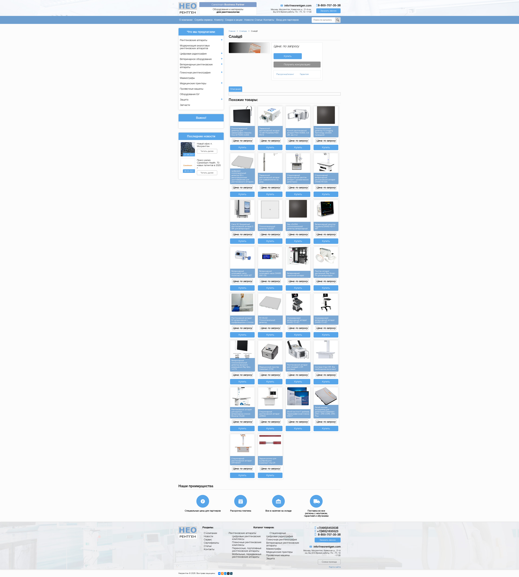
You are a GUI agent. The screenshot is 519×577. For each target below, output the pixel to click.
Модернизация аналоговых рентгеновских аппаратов (195, 47)
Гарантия (304, 74)
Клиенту (218, 19)
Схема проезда (329, 562)
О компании (185, 19)
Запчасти (185, 105)
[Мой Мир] (225, 573)
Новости (249, 19)
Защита (184, 99)
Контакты (269, 19)
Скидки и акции (233, 19)
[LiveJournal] (231, 573)
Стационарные (278, 533)
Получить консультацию (297, 64)
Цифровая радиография (193, 53)
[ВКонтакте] (219, 573)
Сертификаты (211, 542)
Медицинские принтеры (193, 83)
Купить (288, 56)
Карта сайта (335, 567)
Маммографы (187, 78)
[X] (228, 573)
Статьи (258, 19)
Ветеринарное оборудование (196, 59)
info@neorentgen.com (297, 5)
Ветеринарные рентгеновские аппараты (196, 66)
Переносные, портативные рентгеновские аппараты (246, 549)
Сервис (208, 539)
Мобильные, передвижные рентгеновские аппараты (246, 555)
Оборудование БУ (189, 94)
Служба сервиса (203, 19)
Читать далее (207, 151)
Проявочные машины (191, 88)
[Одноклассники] (222, 573)
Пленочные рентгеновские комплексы (246, 543)
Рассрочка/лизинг (285, 74)
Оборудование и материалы (228, 8)
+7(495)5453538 (327, 527)
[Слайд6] (249, 52)
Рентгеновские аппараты (193, 40)
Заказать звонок (328, 11)
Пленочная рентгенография (195, 72)
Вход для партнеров (287, 19)
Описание (235, 89)
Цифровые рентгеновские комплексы (246, 537)
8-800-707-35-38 (329, 5)
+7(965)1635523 (327, 531)
